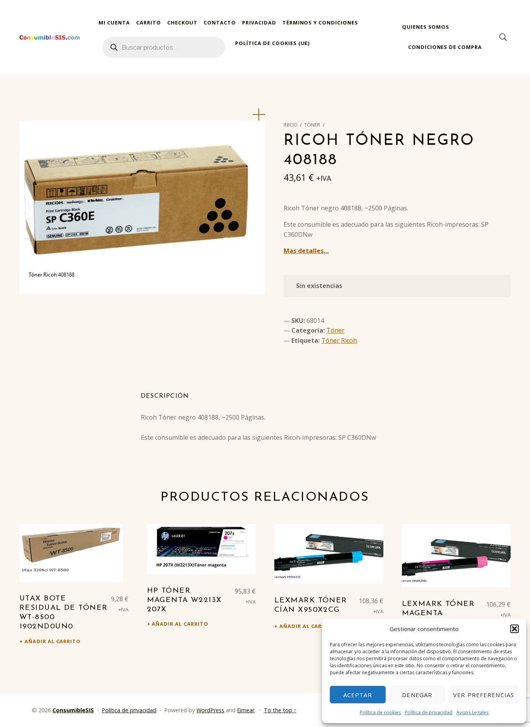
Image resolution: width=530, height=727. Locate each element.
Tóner (312, 124)
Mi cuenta (114, 22)
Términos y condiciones (320, 22)
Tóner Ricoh (339, 340)
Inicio (291, 124)
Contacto (220, 22)
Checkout (182, 22)
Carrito (148, 22)
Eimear (246, 710)
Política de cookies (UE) (272, 43)
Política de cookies (380, 712)
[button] (514, 629)
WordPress (210, 710)
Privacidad (259, 22)
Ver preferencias (483, 695)
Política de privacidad (428, 712)
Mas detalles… (306, 250)
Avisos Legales (472, 712)
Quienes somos (425, 26)
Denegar (417, 695)
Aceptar (357, 695)
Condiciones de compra (445, 46)
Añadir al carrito (52, 641)
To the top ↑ (280, 710)
